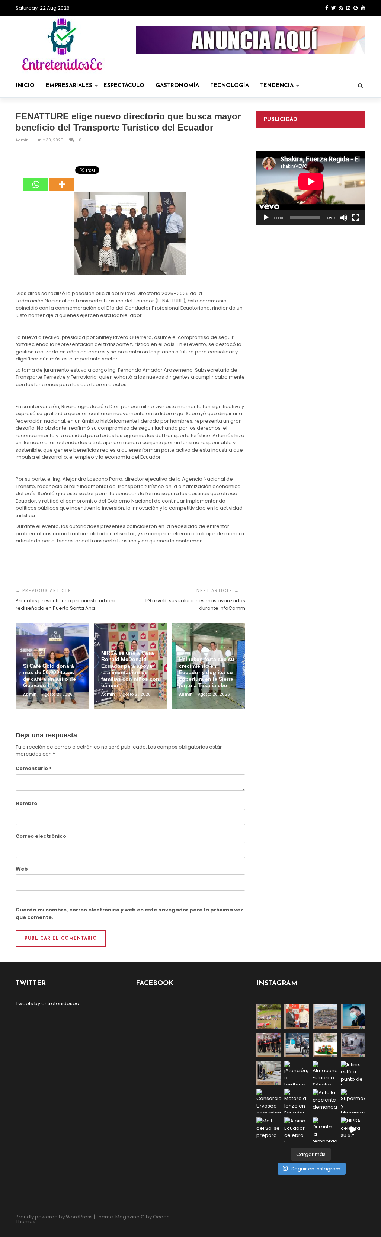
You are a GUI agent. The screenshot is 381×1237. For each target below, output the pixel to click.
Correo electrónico (41, 836)
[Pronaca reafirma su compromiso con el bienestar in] (268, 1016)
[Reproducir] (266, 217)
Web (22, 868)
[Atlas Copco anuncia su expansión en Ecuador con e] (296, 1045)
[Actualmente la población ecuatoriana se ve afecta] (353, 1016)
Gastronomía (177, 86)
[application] (310, 188)
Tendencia (277, 86)
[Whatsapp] (35, 179)
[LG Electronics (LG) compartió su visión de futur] (268, 1073)
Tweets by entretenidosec (47, 1003)
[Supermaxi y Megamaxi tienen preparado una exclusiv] (353, 1101)
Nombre (26, 803)
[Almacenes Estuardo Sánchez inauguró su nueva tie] (325, 1073)
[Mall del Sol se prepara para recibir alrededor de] (268, 1129)
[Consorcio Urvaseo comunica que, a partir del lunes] (268, 1101)
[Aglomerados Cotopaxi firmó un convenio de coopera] (296, 1016)
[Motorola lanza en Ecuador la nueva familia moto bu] (296, 1101)
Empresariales (69, 86)
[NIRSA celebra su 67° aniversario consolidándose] (353, 1129)
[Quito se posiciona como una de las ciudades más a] (325, 1016)
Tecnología (229, 86)
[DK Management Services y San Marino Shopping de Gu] (325, 1045)
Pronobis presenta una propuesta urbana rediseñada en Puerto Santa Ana (66, 604)
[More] (61, 179)
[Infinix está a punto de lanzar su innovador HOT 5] (353, 1073)
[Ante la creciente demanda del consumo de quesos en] (325, 1101)
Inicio (25, 86)
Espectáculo (123, 86)
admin (23, 140)
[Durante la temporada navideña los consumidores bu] (325, 1129)
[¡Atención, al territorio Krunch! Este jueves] (296, 1073)
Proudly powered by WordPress (54, 1216)
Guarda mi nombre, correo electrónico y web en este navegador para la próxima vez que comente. (129, 913)
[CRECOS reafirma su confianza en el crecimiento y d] (268, 1045)
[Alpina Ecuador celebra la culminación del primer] (296, 1129)
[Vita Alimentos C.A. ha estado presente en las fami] (353, 1045)
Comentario (34, 768)
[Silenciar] (344, 217)
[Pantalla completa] (355, 217)
